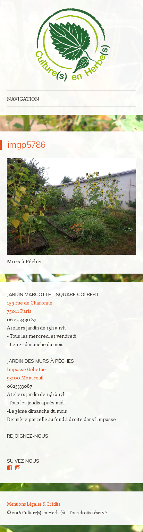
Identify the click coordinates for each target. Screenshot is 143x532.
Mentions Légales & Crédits (33, 504)
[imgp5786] (71, 252)
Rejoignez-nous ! (29, 436)
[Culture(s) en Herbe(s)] (71, 45)
